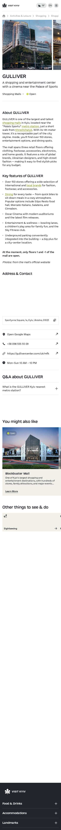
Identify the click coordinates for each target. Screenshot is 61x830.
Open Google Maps (18, 334)
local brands (34, 185)
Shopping (41, 16)
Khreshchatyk (23, 129)
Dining (9, 194)
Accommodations (14, 813)
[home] (3, 15)
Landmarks (10, 822)
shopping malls (11, 122)
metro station (30, 126)
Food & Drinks (12, 803)
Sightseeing (10, 528)
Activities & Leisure (20, 16)
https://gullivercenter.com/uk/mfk (28, 353)
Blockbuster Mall (17, 473)
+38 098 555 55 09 (18, 343)
